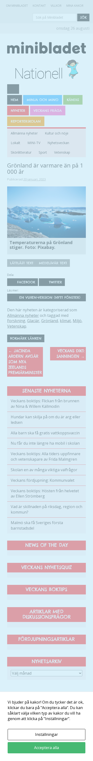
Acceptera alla (46, 747)
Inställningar (46, 734)
